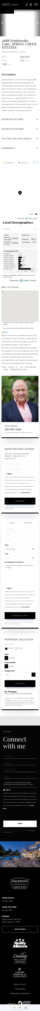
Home (4, 367)
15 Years (20, 648)
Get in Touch (20, 929)
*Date (7, 545)
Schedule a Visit (27, 523)
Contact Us (12, 523)
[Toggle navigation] (36, 4)
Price (7, 654)
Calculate (20, 684)
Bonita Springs (30, 367)
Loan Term (9, 644)
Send (20, 823)
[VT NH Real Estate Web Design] (24, 1003)
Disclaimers (20, 989)
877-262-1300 (7, 910)
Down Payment (10, 663)
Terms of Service (13, 623)
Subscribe (20, 501)
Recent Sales (15, 432)
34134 (6, 369)
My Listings (8, 432)
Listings (11, 367)
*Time (6, 554)
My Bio (30, 432)
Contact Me (24, 432)
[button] (3, 23)
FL (17, 367)
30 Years (10, 648)
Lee (21, 367)
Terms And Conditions (20, 993)
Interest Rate (9, 671)
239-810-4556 (26, 4)
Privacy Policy (26, 492)
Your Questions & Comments (14, 562)
